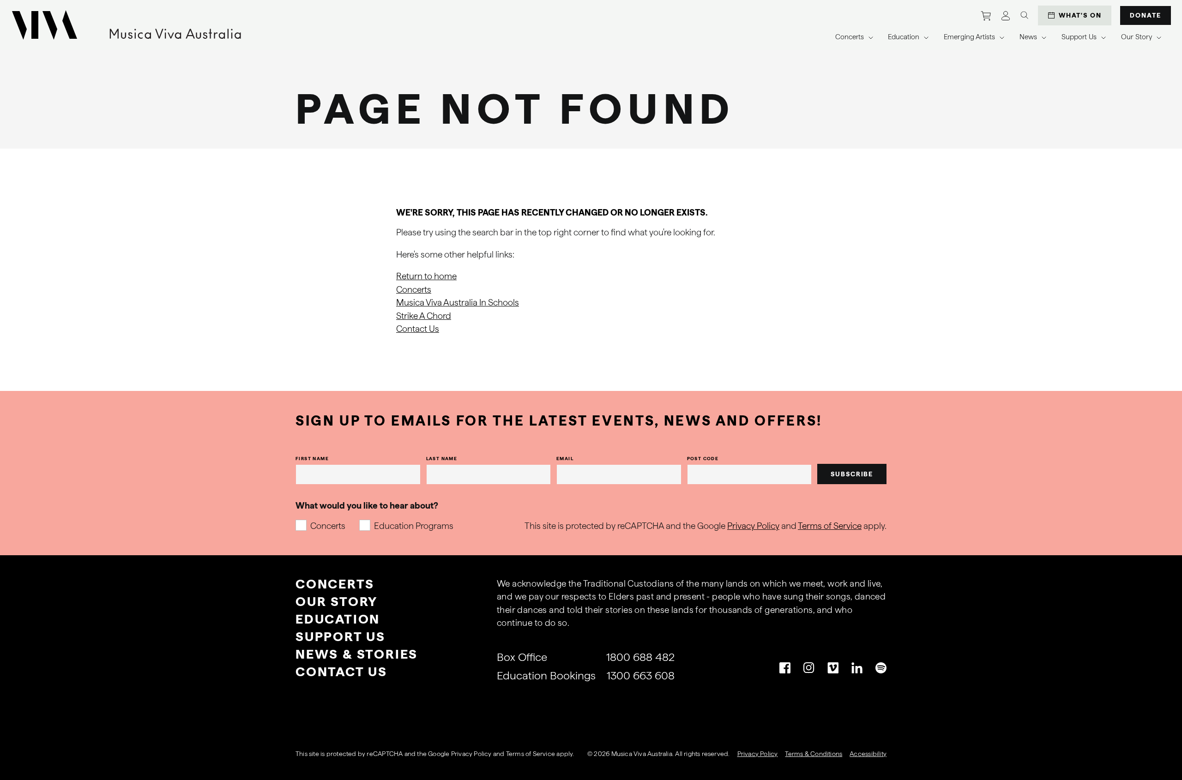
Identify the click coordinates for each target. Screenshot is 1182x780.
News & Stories (357, 654)
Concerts (413, 289)
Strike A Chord (423, 316)
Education (338, 619)
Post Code (703, 458)
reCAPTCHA (385, 753)
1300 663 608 (641, 675)
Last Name (442, 458)
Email (564, 458)
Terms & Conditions (813, 753)
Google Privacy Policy (459, 753)
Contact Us (417, 329)
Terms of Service (830, 526)
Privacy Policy (753, 526)
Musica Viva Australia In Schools (457, 302)
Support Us (341, 636)
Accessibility (868, 753)
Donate (1145, 15)
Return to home (426, 276)
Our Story (337, 601)
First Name (312, 458)
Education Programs (413, 526)
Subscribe (852, 474)
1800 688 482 (640, 657)
